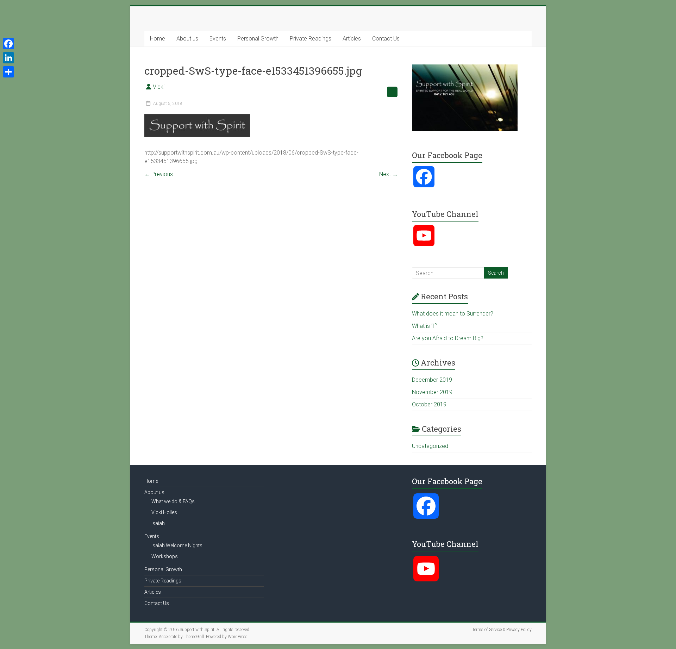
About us (187, 38)
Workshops (164, 556)
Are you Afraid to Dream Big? (447, 338)
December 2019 (432, 379)
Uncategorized (430, 446)
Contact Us (386, 38)
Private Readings (310, 38)
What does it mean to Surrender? (452, 313)
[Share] (8, 72)
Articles (352, 38)
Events (217, 38)
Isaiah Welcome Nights (176, 545)
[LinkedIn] (8, 58)
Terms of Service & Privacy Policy (502, 629)
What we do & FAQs (173, 501)
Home (157, 38)
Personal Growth (257, 38)
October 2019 (429, 404)
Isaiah (158, 523)
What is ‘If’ (424, 326)
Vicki (158, 86)
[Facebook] (8, 44)
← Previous (158, 174)
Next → (388, 174)
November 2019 (432, 392)
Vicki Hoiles (164, 512)
